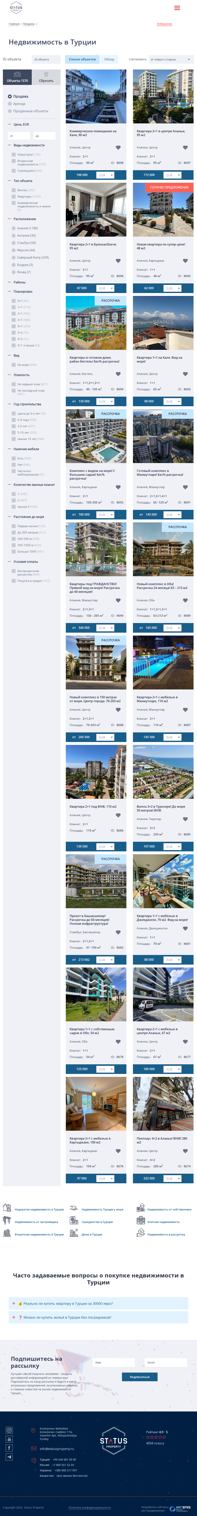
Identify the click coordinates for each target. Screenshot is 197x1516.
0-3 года (27, 419)
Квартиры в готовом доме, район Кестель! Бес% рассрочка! (94, 360)
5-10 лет (27, 432)
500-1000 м (29, 545)
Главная (14, 24)
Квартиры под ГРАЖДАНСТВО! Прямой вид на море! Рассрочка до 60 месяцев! (95, 588)
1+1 (24, 307)
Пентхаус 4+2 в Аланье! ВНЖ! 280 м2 (162, 1140)
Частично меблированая (31, 472)
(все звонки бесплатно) (63, 1475)
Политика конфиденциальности (89, 1507)
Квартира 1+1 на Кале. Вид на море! (159, 360)
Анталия (26, 235)
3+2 (23, 332)
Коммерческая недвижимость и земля (34, 206)
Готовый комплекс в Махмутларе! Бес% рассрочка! (160, 473)
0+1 (23, 300)
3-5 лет (26, 426)
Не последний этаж (31, 392)
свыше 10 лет (31, 439)
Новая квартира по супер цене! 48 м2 (161, 246)
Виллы (26, 190)
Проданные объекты (30, 111)
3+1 (24, 320)
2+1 (24, 313)
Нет (24, 464)
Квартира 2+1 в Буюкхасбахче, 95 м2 (93, 246)
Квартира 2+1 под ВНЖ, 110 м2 (93, 806)
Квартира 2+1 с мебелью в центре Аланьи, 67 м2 (157, 1031)
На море (27, 364)
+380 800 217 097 (58, 1470)
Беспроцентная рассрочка (28, 572)
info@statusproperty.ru (57, 1449)
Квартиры (29, 196)
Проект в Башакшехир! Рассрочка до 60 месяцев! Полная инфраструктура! (89, 920)
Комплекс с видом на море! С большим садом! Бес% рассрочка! (92, 474)
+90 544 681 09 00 (58, 1459)
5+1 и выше (29, 345)
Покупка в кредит (34, 580)
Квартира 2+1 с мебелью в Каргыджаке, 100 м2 (90, 1140)
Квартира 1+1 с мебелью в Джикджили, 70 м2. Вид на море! (162, 918)
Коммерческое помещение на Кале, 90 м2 (93, 133)
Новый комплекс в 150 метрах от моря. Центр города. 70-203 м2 (95, 699)
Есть (24, 458)
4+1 (24, 326)
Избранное (164, 24)
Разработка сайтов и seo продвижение (155, 1508)
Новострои (29, 154)
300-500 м (28, 538)
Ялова (24, 272)
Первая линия (31, 526)
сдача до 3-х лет (32, 413)
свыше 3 (27, 506)
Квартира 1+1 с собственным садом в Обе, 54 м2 (92, 1031)
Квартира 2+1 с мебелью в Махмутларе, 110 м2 (157, 699)
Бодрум (25, 264)
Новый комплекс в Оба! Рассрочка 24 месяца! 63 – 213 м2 (162, 586)
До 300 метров (32, 532)
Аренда (19, 103)
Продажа (29, 24)
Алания (27, 228)
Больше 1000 (31, 551)
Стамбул (26, 243)
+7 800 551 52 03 (57, 1465)
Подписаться (139, 1377)
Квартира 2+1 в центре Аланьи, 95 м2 (161, 133)
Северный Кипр (33, 257)
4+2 (23, 339)
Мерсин (26, 250)
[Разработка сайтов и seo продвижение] (180, 1509)
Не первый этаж (33, 384)
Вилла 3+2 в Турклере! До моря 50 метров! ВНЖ (161, 808)
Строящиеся (30, 170)
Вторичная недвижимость (32, 162)
